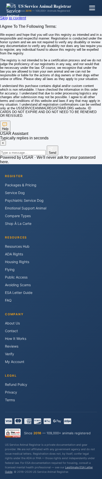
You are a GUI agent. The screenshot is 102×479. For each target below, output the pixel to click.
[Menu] (92, 8)
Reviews (11, 346)
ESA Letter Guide (18, 292)
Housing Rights (17, 262)
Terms (10, 400)
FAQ (8, 300)
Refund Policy (16, 384)
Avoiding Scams (18, 285)
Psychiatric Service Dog (24, 200)
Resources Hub (17, 246)
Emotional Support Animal (25, 208)
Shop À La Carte (18, 223)
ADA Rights (14, 254)
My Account (14, 361)
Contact (11, 331)
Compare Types (18, 216)
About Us (12, 323)
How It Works (15, 338)
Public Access (16, 277)
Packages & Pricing (20, 185)
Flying (10, 269)
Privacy (11, 392)
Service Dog (15, 193)
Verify (9, 354)
